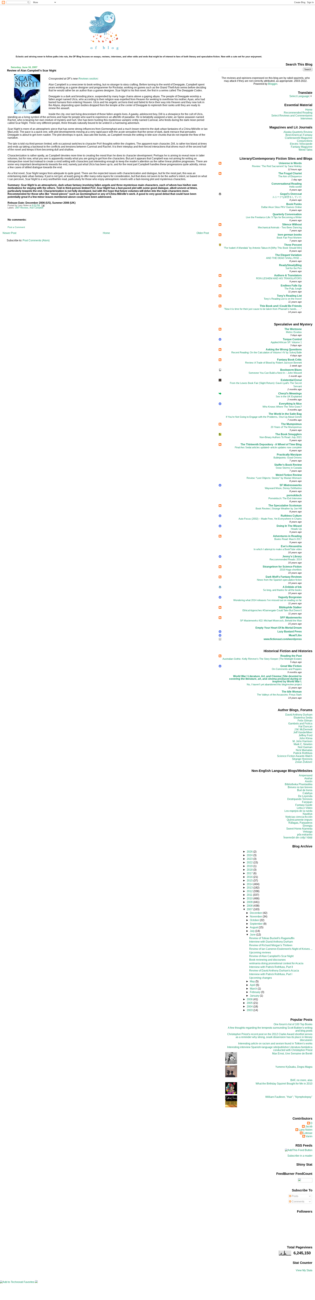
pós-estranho (304, 834)
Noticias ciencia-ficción (298, 816)
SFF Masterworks (291, 617)
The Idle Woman (292, 691)
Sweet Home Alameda (299, 828)
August (254, 927)
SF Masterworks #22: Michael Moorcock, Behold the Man (271, 620)
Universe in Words (290, 163)
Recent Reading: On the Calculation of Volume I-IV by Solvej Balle (266, 352)
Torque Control (292, 339)
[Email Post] (42, 205)
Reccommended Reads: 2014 (286, 559)
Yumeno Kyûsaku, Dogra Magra (293, 1066)
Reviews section (88, 78)
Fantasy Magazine (301, 146)
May (252, 981)
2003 (250, 1010)
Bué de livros (304, 790)
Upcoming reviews (260, 952)
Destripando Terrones (299, 799)
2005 (250, 1003)
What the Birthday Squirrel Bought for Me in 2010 (284, 1083)
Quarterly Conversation (287, 214)
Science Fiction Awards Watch (294, 756)
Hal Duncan (305, 726)
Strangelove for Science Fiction (282, 566)
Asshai (308, 778)
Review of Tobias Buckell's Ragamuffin (271, 938)
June (253, 934)
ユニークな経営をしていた (287, 196)
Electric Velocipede (301, 143)
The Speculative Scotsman (285, 505)
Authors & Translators (288, 275)
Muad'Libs (295, 635)
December (256, 913)
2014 (250, 884)
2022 (250, 862)
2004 (250, 1006)
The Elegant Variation (288, 255)
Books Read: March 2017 (288, 539)
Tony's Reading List (289, 295)
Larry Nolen (305, 1129)
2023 (250, 858)
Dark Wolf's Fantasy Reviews (284, 576)
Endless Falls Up (291, 285)
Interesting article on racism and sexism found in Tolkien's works (275, 1043)
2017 (250, 873)
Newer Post (9, 233)
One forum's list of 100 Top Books (293, 1024)
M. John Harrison (302, 741)
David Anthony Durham (298, 714)
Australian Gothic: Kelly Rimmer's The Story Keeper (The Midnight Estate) (262, 658)
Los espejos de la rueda (298, 811)
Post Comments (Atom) (36, 240)
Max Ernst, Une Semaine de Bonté (292, 1053)
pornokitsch (294, 495)
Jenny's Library (292, 556)
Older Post (203, 233)
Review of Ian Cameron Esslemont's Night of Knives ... (280, 948)
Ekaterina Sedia (303, 717)
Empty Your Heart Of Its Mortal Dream (278, 627)
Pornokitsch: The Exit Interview (285, 498)
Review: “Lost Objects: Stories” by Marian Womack (274, 478)
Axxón (308, 781)
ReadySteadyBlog (290, 265)
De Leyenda (305, 796)
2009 (250, 902)
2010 (250, 898)
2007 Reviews (21, 208)
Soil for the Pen (293, 268)
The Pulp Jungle (293, 288)
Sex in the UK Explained (289, 396)
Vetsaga (307, 831)
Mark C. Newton (303, 744)
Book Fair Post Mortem (289, 237)
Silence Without (292, 224)
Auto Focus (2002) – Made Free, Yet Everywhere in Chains (270, 518)
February (255, 992)
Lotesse (307, 1133)
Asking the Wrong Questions (284, 349)
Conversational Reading (287, 183)
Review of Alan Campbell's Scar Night (31, 70)
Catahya (307, 793)
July (252, 931)
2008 (250, 905)
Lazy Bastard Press (289, 631)
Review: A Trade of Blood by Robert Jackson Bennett (273, 362)
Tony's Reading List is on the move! (283, 298)
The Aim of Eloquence (290, 176)
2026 (250, 851)
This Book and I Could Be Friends (281, 306)
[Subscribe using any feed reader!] (298, 1150)
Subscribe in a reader (299, 1155)
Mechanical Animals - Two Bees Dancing (280, 227)
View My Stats (304, 1270)
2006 (250, 999)
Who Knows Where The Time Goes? (282, 406)
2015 (250, 880)
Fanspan (307, 802)
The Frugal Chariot (290, 173)
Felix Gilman (305, 720)
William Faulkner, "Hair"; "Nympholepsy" (288, 1096)
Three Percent (293, 244)
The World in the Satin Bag (285, 413)
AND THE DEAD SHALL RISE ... (284, 258)
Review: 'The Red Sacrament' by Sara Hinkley (277, 166)
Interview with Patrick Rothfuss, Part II (271, 967)
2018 (250, 869)
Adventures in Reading (287, 536)
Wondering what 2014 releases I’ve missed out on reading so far (267, 600)
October (255, 920)
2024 (250, 855)
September (256, 923)
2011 (250, 894)
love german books (290, 234)
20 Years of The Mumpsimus (286, 427)
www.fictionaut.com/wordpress (283, 639)
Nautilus (307, 813)
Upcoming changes (260, 977)
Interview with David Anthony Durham (271, 941)
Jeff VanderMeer (302, 732)
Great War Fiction (291, 666)
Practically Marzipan (289, 454)
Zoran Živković (303, 762)
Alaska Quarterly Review (298, 132)
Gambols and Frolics (300, 723)
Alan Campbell (36, 208)
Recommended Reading (298, 112)
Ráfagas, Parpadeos (300, 822)
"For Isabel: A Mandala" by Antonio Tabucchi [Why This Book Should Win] (263, 247)
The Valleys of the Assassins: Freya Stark (279, 694)
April (253, 985)
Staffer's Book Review (288, 464)
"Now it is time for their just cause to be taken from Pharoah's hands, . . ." (263, 309)
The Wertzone (293, 329)
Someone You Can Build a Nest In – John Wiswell (275, 372)
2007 (250, 909)
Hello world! (295, 186)
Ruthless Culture (291, 515)
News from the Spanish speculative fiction (279, 579)
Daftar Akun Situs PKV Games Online (281, 207)
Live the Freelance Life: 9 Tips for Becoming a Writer (274, 217)
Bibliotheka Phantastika (298, 784)
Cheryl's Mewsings (290, 393)
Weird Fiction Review (289, 475)
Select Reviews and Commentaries (291, 115)
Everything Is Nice (290, 403)
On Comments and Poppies (287, 669)
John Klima (305, 738)
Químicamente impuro (299, 819)
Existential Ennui (291, 380)
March (254, 988)
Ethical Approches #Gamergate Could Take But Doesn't (272, 610)
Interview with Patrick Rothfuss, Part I (270, 974)
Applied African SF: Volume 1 (286, 342)
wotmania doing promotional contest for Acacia (276, 963)
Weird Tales (305, 149)
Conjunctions (304, 140)
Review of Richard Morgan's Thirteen (270, 945)
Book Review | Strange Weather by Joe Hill (279, 508)
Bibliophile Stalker (290, 607)
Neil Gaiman (305, 747)
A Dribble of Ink (292, 587)
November (256, 916)
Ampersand (305, 775)
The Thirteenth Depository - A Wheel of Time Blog (271, 444)
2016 (250, 877)
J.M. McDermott (303, 729)
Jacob (308, 1126)
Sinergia (307, 825)
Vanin (309, 1136)
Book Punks (294, 204)
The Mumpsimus (291, 424)
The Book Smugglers (288, 434)
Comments (297, 1201)
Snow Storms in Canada (289, 467)
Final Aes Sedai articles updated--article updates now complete (268, 447)
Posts (294, 1196)
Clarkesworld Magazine (298, 138)
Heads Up (296, 528)
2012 (250, 891)
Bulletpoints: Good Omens (287, 457)
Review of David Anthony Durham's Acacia (274, 970)
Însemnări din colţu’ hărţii (298, 837)
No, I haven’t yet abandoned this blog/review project (274, 684)
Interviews (306, 118)
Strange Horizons (302, 759)
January (255, 995)
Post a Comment (16, 227)
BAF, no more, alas (301, 1080)
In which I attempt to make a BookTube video (278, 549)
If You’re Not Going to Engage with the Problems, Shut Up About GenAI (264, 416)
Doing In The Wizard (289, 526)
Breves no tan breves (300, 787)
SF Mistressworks (291, 485)
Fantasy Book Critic (289, 359)
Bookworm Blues (291, 369)
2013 (250, 887)
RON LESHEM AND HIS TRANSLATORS (279, 278)
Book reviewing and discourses (267, 959)
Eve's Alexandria (291, 546)
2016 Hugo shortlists (291, 569)
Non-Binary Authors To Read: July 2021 (281, 437)
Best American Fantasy (298, 135)
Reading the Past (291, 655)
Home (106, 233)
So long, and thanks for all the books (282, 590)
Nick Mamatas (304, 750)
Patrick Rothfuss (302, 753)
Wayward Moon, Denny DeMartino (283, 488)
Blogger (272, 83)
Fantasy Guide (303, 805)
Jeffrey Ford (305, 735)
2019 (250, 866)
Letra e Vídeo (304, 808)
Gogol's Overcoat (291, 194)
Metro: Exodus (294, 332)
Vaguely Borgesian (290, 597)
